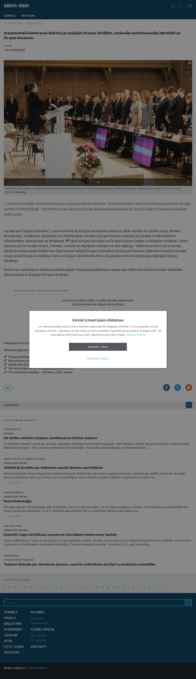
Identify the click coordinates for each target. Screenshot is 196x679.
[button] (98, 358)
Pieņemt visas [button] (98, 346)
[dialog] (98, 339)
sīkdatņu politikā (136, 335)
